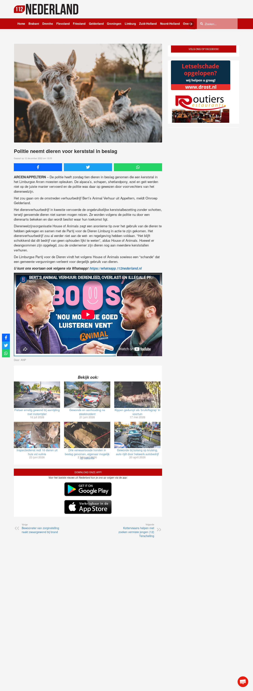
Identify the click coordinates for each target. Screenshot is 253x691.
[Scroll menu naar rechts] (191, 24)
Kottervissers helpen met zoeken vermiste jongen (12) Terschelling (136, 530)
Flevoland (63, 23)
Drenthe (47, 23)
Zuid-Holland (148, 23)
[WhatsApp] (138, 167)
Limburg (130, 23)
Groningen (114, 23)
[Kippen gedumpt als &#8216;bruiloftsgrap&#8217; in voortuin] (137, 394)
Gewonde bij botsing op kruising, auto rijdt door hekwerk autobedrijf (137, 452)
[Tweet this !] (88, 167)
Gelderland (96, 23)
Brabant (33, 23)
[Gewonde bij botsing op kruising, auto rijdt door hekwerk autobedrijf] (137, 435)
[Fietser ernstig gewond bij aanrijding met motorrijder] (37, 394)
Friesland (79, 23)
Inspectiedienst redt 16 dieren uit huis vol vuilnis (37, 452)
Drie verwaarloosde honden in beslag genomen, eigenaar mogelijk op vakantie (87, 454)
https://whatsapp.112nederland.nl (116, 268)
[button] (243, 681)
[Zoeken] (201, 23)
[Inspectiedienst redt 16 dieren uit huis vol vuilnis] (37, 435)
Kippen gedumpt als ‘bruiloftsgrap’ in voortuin (137, 412)
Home (21, 23)
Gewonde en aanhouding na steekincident (87, 412)
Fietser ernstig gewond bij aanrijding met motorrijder (37, 412)
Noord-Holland (170, 23)
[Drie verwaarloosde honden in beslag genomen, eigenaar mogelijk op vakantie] (87, 435)
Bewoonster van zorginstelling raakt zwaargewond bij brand (40, 528)
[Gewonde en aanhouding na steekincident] (87, 394)
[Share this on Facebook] (38, 167)
